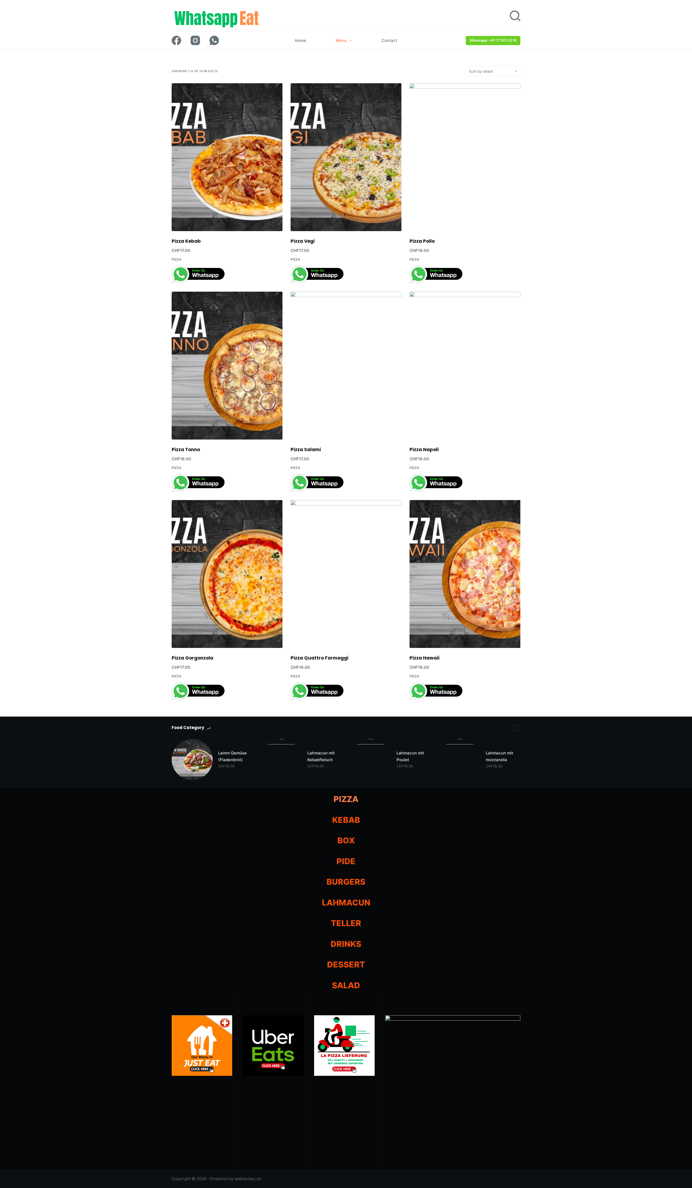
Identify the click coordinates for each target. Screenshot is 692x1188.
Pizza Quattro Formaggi (319, 658)
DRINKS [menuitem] (346, 944)
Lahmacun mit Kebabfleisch (321, 756)
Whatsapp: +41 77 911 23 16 (493, 40)
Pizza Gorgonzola (192, 658)
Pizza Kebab (186, 241)
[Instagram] (195, 40)
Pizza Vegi (303, 241)
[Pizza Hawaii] (465, 574)
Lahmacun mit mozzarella (499, 756)
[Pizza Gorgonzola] (227, 574)
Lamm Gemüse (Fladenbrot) (232, 756)
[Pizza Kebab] (227, 157)
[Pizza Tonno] (227, 366)
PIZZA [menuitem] (346, 799)
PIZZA (176, 259)
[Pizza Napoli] (465, 366)
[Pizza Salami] (346, 366)
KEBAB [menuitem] (346, 820)
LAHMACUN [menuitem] (346, 902)
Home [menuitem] (300, 40)
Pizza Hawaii (425, 658)
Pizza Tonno (186, 449)
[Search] (515, 16)
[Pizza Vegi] (346, 157)
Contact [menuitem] (389, 40)
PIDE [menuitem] (346, 861)
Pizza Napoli (424, 449)
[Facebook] (176, 40)
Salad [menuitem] (346, 985)
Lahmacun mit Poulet (410, 756)
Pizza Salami (306, 449)
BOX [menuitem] (346, 840)
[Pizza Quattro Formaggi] (346, 574)
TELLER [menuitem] (346, 923)
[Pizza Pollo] (465, 157)
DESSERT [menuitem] (346, 964)
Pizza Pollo (422, 241)
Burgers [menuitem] (346, 882)
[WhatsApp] (214, 40)
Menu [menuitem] (341, 40)
